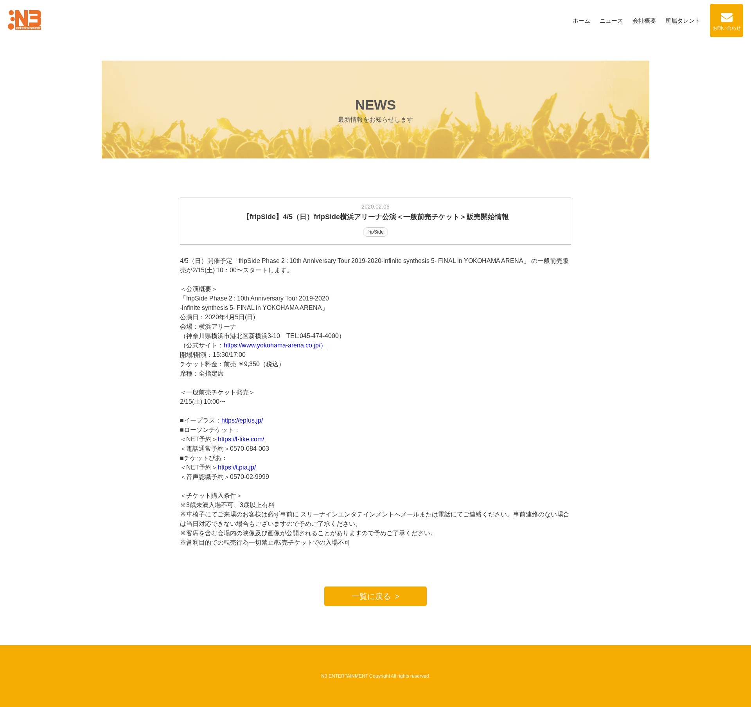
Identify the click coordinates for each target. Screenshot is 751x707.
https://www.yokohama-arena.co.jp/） (275, 345)
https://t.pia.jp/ (237, 467)
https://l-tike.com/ (241, 439)
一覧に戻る (371, 596)
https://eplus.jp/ (242, 420)
